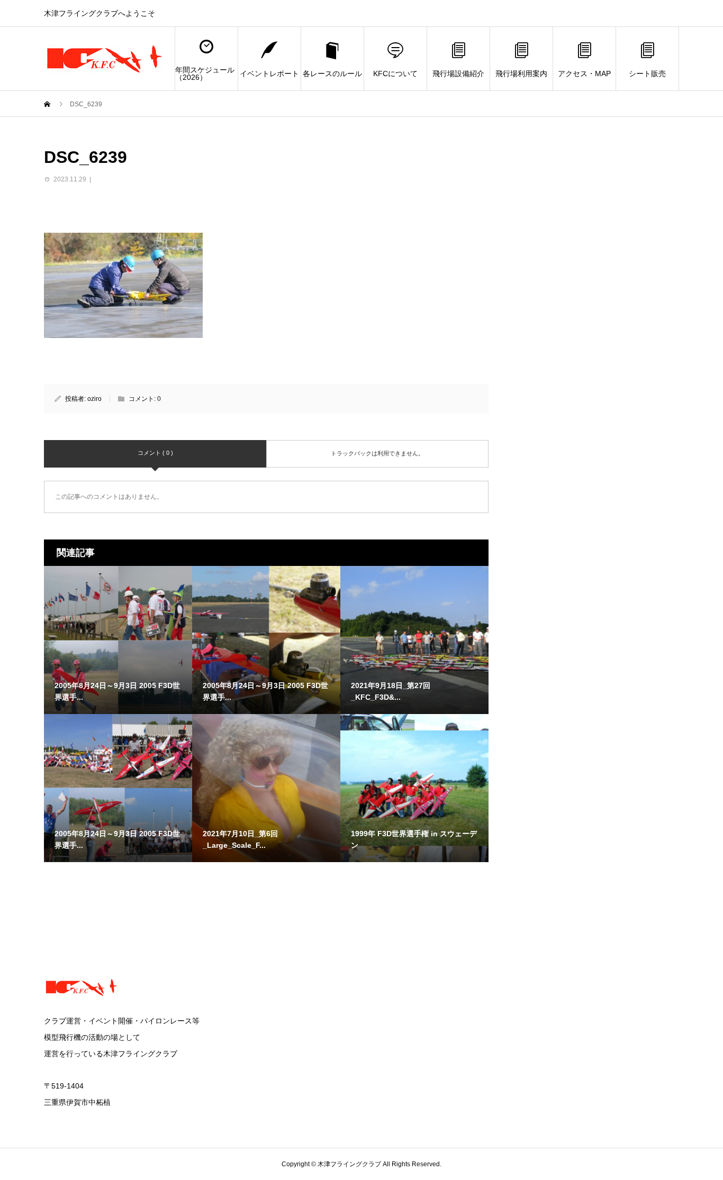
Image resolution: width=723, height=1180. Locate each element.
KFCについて (395, 73)
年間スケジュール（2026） (204, 73)
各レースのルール (332, 73)
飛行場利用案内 (521, 73)
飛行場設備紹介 (458, 73)
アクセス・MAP (584, 73)
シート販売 (647, 73)
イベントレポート (269, 73)
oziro (94, 399)
